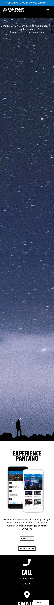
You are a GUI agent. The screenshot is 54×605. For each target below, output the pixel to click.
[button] (48, 10)
